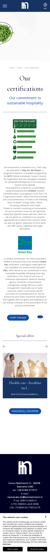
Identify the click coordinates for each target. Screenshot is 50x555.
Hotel (19, 67)
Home (11, 67)
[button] (4, 346)
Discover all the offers (25, 411)
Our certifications (31, 67)
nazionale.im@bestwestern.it (25, 497)
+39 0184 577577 (27, 490)
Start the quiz (18, 317)
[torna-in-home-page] (25, 6)
